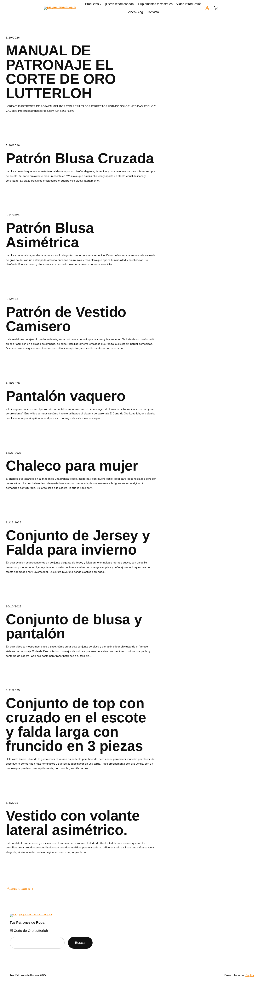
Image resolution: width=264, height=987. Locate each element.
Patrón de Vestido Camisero (66, 319)
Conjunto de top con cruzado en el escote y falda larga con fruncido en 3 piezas (76, 724)
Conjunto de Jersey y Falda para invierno (78, 542)
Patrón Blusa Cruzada (80, 158)
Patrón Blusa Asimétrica (50, 235)
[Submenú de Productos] (100, 4)
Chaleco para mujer (72, 466)
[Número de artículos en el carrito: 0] (215, 8)
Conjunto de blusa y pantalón (74, 626)
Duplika (249, 975)
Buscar (80, 943)
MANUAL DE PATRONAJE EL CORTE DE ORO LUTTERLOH (61, 71)
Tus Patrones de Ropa (27, 922)
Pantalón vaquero (65, 396)
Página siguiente (20, 888)
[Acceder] (207, 8)
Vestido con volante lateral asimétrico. (73, 823)
